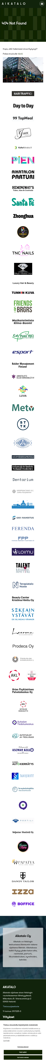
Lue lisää (6, 1041)
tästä (20, 54)
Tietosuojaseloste (11, 1006)
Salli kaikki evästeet (23, 1057)
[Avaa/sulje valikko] (42, 3)
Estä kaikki (23, 1052)
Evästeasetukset (23, 1047)
